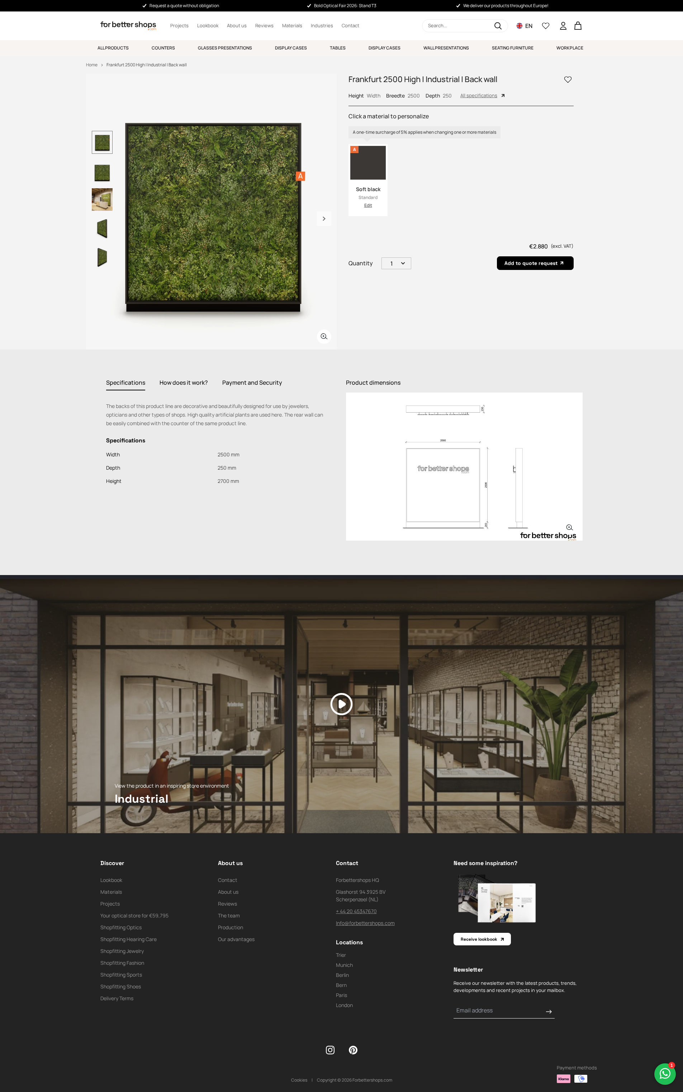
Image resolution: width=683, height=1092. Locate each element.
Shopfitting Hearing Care (128, 939)
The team (229, 915)
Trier (341, 954)
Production (230, 927)
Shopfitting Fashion (122, 962)
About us (237, 25)
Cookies (299, 1080)
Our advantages (236, 939)
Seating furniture (512, 48)
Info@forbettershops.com (365, 923)
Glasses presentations (225, 48)
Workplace (569, 48)
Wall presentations (446, 48)
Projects (179, 25)
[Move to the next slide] (324, 218)
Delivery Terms (116, 998)
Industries (322, 25)
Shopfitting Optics (121, 927)
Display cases (291, 48)
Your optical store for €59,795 (134, 915)
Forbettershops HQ (357, 880)
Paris (341, 995)
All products (113, 48)
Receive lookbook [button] (479, 939)
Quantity (360, 263)
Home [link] (92, 65)
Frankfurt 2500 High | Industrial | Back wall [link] (146, 65)
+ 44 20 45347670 (356, 911)
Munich (344, 965)
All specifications (478, 95)
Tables (338, 48)
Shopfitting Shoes (120, 986)
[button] (465, 25)
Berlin (342, 975)
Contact (350, 25)
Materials (292, 25)
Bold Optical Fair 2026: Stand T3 (345, 6)
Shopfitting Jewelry (122, 951)
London (344, 1005)
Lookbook (207, 25)
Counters (163, 48)
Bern (341, 985)
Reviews (264, 25)
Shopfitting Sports (121, 974)
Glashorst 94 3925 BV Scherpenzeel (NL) (360, 895)
